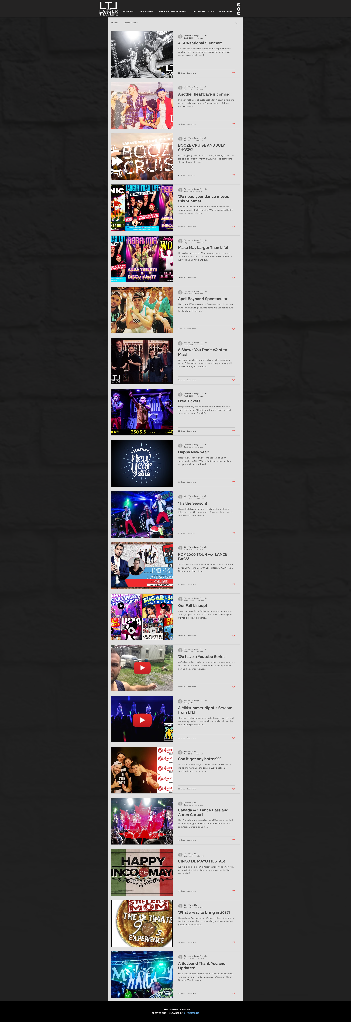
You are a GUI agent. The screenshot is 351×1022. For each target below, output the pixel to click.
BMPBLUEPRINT (191, 1013)
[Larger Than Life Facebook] (238, 9)
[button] (236, 23)
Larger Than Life (131, 22)
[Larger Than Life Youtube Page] (238, 13)
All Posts (114, 22)
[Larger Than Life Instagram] (238, 4)
